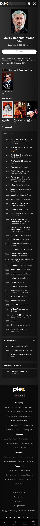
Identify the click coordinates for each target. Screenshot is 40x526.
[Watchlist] (29, 3)
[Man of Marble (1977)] (20, 112)
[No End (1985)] (32, 112)
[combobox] (19, 3)
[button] (34, 3)
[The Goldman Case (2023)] (7, 83)
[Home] (4, 3)
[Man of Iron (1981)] (7, 112)
